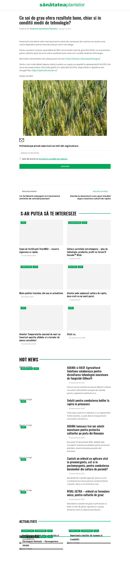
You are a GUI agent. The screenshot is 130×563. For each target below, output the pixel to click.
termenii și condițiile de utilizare (53, 159)
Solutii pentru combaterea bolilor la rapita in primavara (88, 402)
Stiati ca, (71, 334)
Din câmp (72, 267)
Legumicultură (74, 223)
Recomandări (40, 531)
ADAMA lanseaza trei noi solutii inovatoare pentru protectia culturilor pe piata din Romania (85, 429)
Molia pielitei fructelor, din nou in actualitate (41, 293)
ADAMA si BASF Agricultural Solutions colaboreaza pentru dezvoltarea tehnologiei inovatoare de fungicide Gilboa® (87, 372)
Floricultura (74, 531)
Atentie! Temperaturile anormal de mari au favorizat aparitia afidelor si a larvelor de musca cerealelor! (39, 337)
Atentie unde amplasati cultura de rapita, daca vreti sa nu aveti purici (87, 294)
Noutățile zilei (27, 369)
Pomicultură (26, 267)
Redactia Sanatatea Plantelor (44, 28)
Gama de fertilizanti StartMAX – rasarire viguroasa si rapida (39, 250)
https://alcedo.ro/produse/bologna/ (82, 58)
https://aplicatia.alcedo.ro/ (44, 70)
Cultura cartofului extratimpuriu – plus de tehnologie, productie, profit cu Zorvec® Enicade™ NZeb (87, 252)
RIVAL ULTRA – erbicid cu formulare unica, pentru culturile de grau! (88, 493)
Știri (23, 223)
